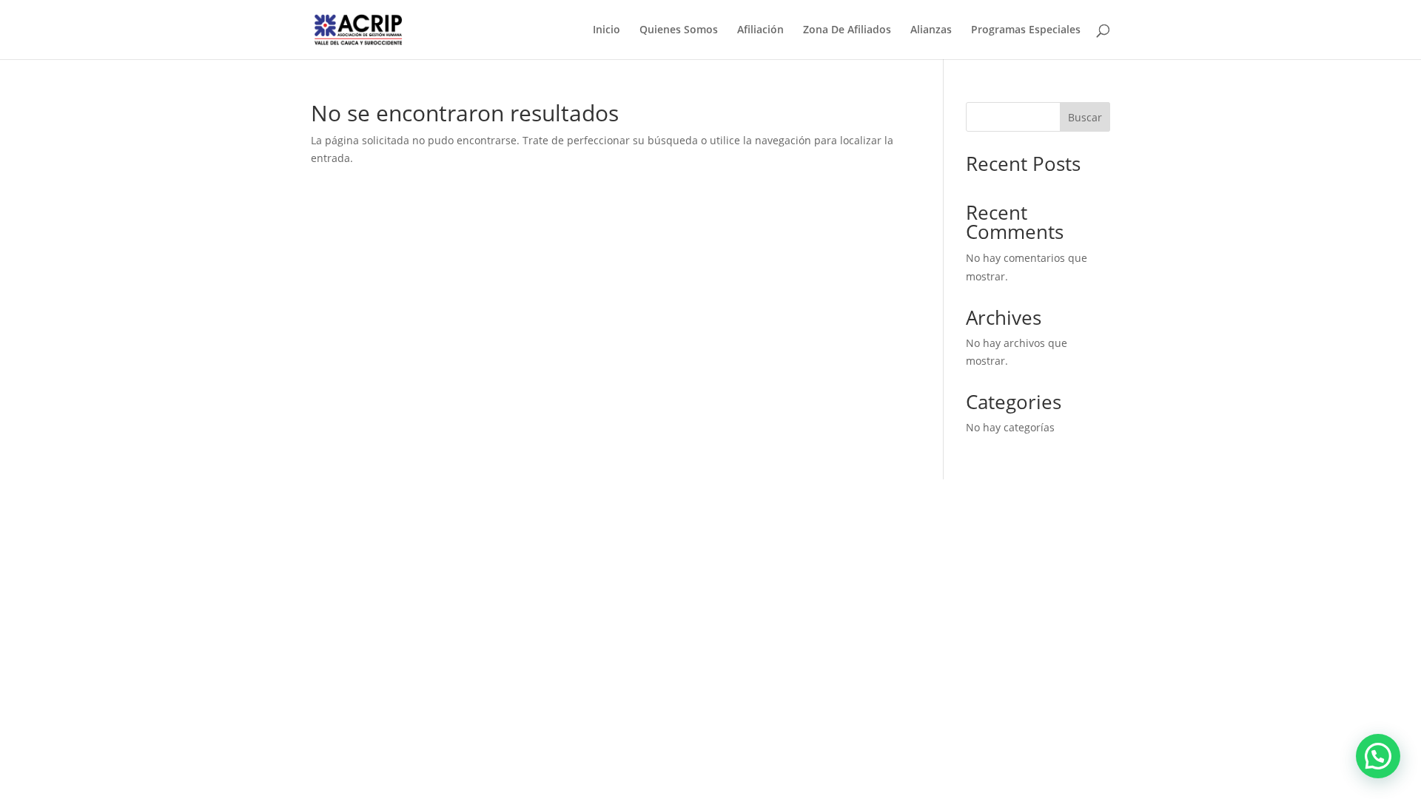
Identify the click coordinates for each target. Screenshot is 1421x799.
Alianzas (931, 30)
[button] (1378, 756)
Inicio (606, 30)
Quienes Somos (678, 30)
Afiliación (760, 30)
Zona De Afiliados (847, 30)
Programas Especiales (1026, 30)
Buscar (1085, 117)
